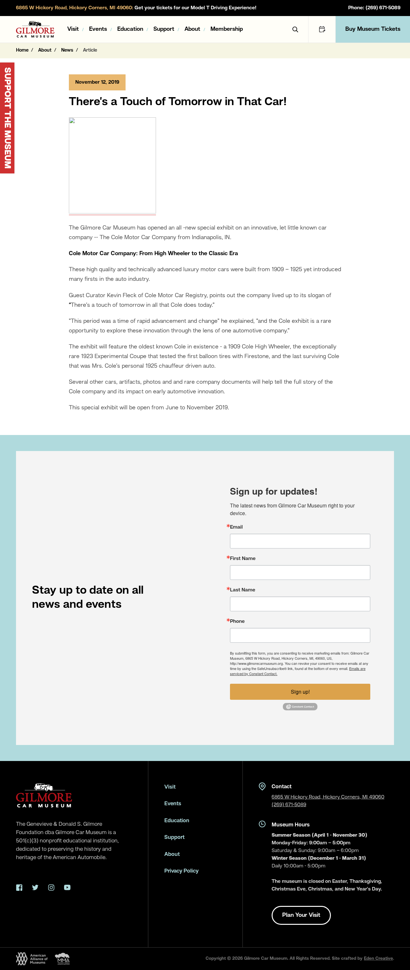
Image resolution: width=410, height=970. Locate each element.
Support (163, 29)
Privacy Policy (181, 871)
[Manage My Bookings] (321, 29)
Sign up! (300, 691)
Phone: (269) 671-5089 (374, 8)
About (192, 29)
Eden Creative (378, 958)
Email (236, 527)
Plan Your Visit (301, 915)
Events (98, 29)
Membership (226, 29)
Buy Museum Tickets (372, 29)
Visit (73, 29)
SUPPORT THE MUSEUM (7, 118)
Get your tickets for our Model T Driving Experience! (136, 8)
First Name (243, 558)
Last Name (242, 590)
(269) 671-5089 (289, 804)
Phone (237, 621)
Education (130, 29)
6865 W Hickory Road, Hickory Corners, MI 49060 (328, 797)
